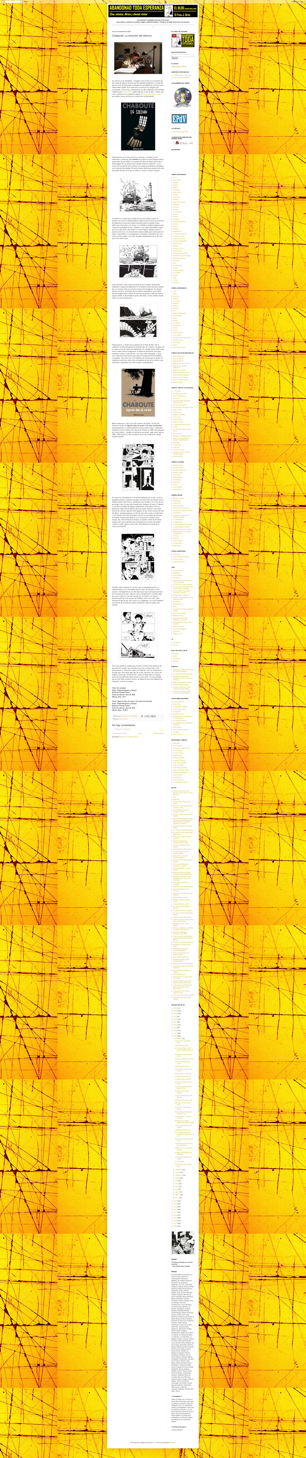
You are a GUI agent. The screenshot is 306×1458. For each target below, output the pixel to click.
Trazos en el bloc (178, 450)
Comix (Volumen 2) (179, 396)
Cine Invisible (177, 575)
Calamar (176, 207)
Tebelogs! (176, 442)
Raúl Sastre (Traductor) (180, 957)
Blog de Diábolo (178, 358)
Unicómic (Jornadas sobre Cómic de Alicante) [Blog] (181, 688)
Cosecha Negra (178, 505)
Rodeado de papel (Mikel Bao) (183, 963)
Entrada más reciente (119, 733)
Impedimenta (177, 231)
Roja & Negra (177, 541)
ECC (174, 311)
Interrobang (177, 513)
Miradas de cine (178, 615)
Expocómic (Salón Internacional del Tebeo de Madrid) (183, 670)
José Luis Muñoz (178, 765)
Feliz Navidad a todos (182, 1066)
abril (176, 1189)
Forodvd (176, 654)
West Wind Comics (179, 347)
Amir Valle (176, 743)
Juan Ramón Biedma (180, 768)
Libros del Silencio (179, 239)
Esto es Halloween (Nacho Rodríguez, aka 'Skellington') (182, 873)
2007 (175, 1223)
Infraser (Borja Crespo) (180, 897)
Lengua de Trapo (178, 236)
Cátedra (175, 209)
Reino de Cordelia (179, 258)
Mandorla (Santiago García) (182, 436)
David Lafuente (178, 465)
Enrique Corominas (179, 470)
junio (177, 1183)
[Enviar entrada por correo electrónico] (141, 716)
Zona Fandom (177, 734)
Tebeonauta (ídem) (179, 974)
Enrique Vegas (178, 472)
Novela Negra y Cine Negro (182, 529)
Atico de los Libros (179, 202)
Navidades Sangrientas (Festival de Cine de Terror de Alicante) (182, 678)
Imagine (175, 229)
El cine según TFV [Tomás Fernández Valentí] (181, 592)
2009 (175, 1218)
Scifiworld (176, 631)
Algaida (175, 182)
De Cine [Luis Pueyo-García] (182, 584)
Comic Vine (177, 704)
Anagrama (176, 197)
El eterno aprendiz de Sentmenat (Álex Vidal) (180, 841)
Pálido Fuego (177, 251)
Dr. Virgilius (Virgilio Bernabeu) (183, 830)
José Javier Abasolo (179, 763)
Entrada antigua (158, 733)
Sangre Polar (177, 543)
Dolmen (175, 308)
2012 (175, 1209)
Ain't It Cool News (179, 702)
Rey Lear (176, 260)
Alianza (175, 185)
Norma (175, 328)
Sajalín (175, 268)
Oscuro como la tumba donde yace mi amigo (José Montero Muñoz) (182, 938)
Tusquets (176, 282)
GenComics (177, 417)
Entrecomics (177, 412)
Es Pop (175, 217)
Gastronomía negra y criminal (182, 510)
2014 (175, 1204)
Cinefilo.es (176, 578)
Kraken (175, 320)
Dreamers (176, 398)
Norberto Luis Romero (180, 772)
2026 (175, 1008)
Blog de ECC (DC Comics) (181, 363)
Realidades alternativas (182, 1130)
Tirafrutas (176, 447)
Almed (175, 187)
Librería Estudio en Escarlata (182, 524)
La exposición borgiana (182, 1076)
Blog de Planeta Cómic (180, 380)
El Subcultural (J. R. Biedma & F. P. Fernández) (183, 717)
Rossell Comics (178, 340)
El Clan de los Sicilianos (181, 508)
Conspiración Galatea (180, 707)
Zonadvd (176, 661)
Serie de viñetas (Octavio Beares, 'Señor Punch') (181, 439)
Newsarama (177, 727)
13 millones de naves (180, 393)
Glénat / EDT (177, 316)
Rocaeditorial (177, 265)
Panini (175, 330)
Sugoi (175, 345)
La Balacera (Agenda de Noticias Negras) (181, 516)
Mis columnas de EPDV (181, 132)
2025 (175, 1011)
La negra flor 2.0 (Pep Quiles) (182, 910)
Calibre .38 (176, 503)
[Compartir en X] (150, 716)
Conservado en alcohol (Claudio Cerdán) (180, 811)
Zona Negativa (178, 456)
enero (177, 1197)
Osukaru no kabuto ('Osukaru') (183, 942)
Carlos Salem (177, 750)
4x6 (154, 1442)
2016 (175, 1036)
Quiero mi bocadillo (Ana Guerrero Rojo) (181, 953)
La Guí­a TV (176, 642)
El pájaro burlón (178, 714)
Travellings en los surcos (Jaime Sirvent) (181, 992)
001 (174, 291)
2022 (175, 1019)
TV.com (175, 645)
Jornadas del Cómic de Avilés (182, 674)
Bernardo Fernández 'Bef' (181, 748)
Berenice (176, 204)
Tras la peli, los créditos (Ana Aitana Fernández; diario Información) (182, 986)
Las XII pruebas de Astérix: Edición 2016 (183, 1087)
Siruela (175, 275)
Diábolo (175, 303)
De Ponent (176, 301)
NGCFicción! (177, 243)
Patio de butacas (178, 626)
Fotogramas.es (178, 604)
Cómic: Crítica (123, 719)
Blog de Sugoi (177, 382)
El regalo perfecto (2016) (183, 1079)
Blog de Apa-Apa (178, 356)
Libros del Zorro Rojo (180, 241)
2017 (175, 1033)
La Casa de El (177, 433)
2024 (175, 1014)
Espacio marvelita (179, 415)
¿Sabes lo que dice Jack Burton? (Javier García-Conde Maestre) (183, 792)
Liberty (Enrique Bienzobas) (182, 917)
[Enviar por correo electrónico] (145, 716)
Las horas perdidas (179, 613)
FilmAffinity (176, 602)
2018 (175, 1030)
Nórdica (175, 246)
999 (174, 797)
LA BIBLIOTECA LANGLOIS (182, 75)
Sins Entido (177, 342)
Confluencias (177, 212)
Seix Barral (176, 273)
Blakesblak (176, 501)
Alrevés (175, 195)
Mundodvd (176, 658)
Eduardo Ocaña (178, 467)
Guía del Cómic (178, 422)
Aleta (175, 294)
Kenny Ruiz (177, 475)
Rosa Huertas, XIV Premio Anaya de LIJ (183, 1112)
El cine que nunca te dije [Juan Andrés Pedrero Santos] (183, 587)
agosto (177, 1178)
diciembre (178, 1038)
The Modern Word (179, 562)
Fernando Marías (178, 758)
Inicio (140, 733)
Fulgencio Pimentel (179, 313)
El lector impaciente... (180, 405)
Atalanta (176, 199)
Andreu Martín (177, 746)
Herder (175, 224)
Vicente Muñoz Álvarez (180, 782)
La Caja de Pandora (179, 720)
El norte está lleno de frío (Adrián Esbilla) (181, 852)
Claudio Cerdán (178, 753)
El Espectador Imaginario (181, 595)
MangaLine (177, 325)
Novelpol (176, 536)
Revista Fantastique (179, 629)
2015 (175, 1201)
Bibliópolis (176, 554)
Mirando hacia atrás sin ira (183, 1100)
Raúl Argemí (177, 777)
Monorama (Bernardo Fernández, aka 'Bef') (180, 933)
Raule (175, 485)
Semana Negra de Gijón (181, 685)
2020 (175, 1025)
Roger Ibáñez (177, 487)
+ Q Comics (177, 391)
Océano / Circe (178, 248)
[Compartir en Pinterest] (154, 716)
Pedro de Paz (177, 775)
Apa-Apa (176, 296)
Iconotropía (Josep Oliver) (181, 424)
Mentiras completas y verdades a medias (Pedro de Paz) (183, 928)
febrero (177, 1195)
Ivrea (174, 318)
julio (176, 1181)
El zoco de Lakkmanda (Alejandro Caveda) (180, 865)
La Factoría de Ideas (179, 234)
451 (174, 178)
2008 (175, 1221)
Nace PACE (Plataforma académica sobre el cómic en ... (184, 1134)
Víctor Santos (177, 489)
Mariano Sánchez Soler (181, 770)
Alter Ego (176, 799)
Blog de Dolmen (178, 361)
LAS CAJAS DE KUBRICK (181, 78)
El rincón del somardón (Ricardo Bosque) (180, 856)
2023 (175, 1016)
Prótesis (175, 538)
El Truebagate (179, 1162)
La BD (175, 427)
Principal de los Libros (180, 253)
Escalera (176, 219)
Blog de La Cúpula (179, 370)
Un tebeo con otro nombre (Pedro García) (181, 453)
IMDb (175, 606)
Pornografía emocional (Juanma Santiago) (180, 949)
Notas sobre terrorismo (180, 729)
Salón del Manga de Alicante (182, 682)
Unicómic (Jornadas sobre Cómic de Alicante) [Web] (181, 692)
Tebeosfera (176, 445)
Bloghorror (176, 573)
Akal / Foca (176, 180)
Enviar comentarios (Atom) (129, 737)
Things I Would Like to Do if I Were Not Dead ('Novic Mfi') (182, 982)
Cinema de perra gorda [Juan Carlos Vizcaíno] (182, 581)
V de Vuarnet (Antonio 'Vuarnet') (183, 995)
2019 (175, 1028)
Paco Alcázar (177, 480)
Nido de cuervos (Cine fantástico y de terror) (180, 619)
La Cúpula (176, 323)
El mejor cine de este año (183, 1074)
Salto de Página (178, 270)
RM (174, 263)
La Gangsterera (178, 519)
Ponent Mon (177, 335)
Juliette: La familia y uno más (184, 1059)
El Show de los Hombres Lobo (183, 407)
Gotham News (177, 419)
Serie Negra (177, 546)
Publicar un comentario (122, 729)
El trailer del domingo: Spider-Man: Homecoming (184, 1121)
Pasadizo (176, 732)
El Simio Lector (178, 559)
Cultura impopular (179, 709)
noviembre (179, 1170)
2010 (175, 1215)
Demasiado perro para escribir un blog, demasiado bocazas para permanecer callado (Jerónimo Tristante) (183, 821)
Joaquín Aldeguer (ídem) (181, 904)
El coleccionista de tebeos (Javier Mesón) (181, 401)
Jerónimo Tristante (179, 760)
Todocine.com (177, 634)
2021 (175, 1022)
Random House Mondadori (182, 256)
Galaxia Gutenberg (179, 221)
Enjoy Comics (177, 410)
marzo (177, 1192)
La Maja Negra (178, 522)
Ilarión (175, 226)
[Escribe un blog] (148, 716)
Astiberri (176, 298)
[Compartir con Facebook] (152, 716)
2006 (175, 1226)
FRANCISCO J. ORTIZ (178, 67)
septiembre (179, 1175)
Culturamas (177, 711)
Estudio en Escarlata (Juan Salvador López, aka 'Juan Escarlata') (182, 878)
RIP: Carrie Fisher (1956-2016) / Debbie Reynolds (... (184, 1050)
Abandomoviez (178, 570)
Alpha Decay (177, 192)
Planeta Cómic (127, 92)
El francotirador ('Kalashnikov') (183, 849)
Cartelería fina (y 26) (181, 1045)
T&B (174, 278)
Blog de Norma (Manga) (181, 375)
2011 (175, 1212)
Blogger (172, 1442)
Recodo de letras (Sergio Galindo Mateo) (181, 960)
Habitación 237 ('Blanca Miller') (183, 886)
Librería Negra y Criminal (181, 527)
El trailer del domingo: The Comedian (183, 1153)
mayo (177, 1186)
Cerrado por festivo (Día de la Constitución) (184, 1144)
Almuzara (176, 190)
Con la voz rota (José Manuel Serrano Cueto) (182, 806)
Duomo (175, 214)
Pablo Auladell (178, 477)
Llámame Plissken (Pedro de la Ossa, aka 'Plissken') (183, 920)
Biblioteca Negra (178, 498)
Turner (175, 280)
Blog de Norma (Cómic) (181, 372)
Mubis (175, 656)
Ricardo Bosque (178, 780)
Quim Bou (176, 482)
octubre (177, 1172)
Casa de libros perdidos (181, 557)
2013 (175, 1207)
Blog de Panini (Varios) (180, 377)
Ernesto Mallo (177, 755)
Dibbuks (176, 306)
